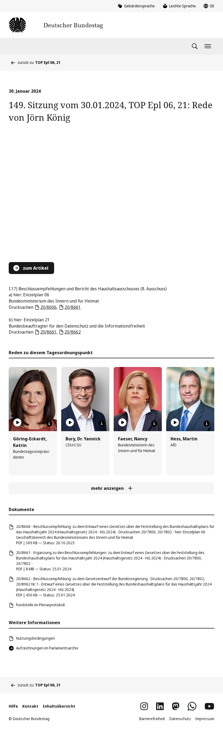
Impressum (204, 718)
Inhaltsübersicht (59, 706)
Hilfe (13, 706)
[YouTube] (209, 706)
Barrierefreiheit (152, 718)
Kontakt (30, 706)
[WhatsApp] (192, 706)
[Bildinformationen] (49, 423)
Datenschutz (180, 718)
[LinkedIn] (160, 706)
